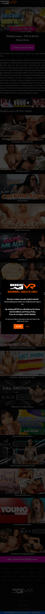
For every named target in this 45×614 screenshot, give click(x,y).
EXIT (27, 326)
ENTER (18, 326)
